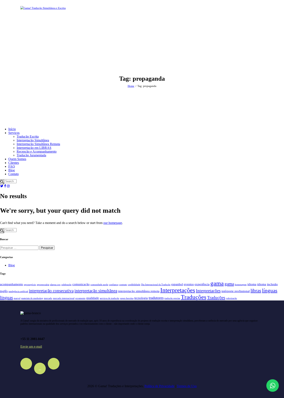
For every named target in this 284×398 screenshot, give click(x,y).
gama (217, 283)
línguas (269, 290)
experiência (202, 284)
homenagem (241, 284)
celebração (66, 284)
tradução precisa (172, 298)
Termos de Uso (187, 386)
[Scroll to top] (272, 372)
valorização (231, 298)
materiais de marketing (32, 298)
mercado (48, 298)
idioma (251, 284)
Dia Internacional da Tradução (155, 284)
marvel (17, 298)
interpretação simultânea (95, 290)
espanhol (177, 284)
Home (131, 86)
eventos (189, 284)
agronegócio (30, 284)
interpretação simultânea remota (138, 291)
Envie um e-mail (31, 346)
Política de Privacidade (159, 386)
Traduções (193, 297)
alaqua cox (55, 284)
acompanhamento (11, 284)
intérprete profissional (235, 291)
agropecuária (43, 284)
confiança (113, 284)
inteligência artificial (18, 291)
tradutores (156, 298)
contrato (123, 284)
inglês (4, 291)
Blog (11, 265)
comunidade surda (99, 284)
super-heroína (126, 298)
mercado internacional (63, 298)
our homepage (112, 223)
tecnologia (141, 298)
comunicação (81, 284)
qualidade (92, 298)
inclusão (272, 284)
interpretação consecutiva (51, 290)
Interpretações (177, 290)
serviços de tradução (109, 298)
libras (256, 290)
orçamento (80, 298)
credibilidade (134, 284)
